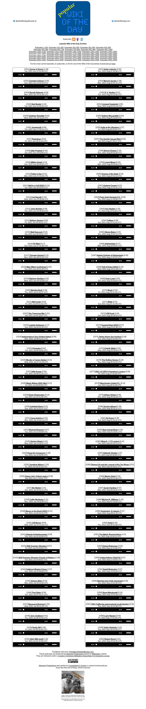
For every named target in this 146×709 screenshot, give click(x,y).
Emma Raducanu (110, 546)
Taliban (110, 220)
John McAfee (36, 209)
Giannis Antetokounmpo (36, 534)
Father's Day (36, 174)
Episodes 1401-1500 (108, 52)
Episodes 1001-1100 (37, 52)
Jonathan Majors (36, 465)
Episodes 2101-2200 (55, 56)
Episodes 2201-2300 (73, 56)
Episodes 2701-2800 (73, 58)
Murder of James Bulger (36, 360)
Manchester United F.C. (110, 383)
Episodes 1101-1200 (55, 52)
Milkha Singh (36, 162)
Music (110, 290)
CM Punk (110, 313)
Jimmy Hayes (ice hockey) (110, 337)
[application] (36, 74)
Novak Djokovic (36, 92)
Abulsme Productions (74, 654)
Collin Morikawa (36, 499)
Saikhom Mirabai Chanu (36, 569)
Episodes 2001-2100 (37, 56)
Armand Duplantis (110, 104)
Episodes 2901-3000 (108, 58)
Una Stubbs (110, 209)
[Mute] (50, 75)
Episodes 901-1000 (104, 50)
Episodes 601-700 (56, 50)
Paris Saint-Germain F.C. (110, 197)
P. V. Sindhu (110, 92)
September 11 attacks (110, 511)
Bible (110, 302)
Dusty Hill (36, 627)
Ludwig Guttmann (36, 325)
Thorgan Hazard (37, 255)
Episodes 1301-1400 (90, 52)
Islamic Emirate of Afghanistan (110, 255)
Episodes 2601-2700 (55, 58)
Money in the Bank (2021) (36, 511)
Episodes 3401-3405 (108, 60)
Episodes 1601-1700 (55, 54)
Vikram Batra (110, 232)
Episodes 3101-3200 (55, 60)
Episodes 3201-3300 (73, 60)
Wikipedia (96, 654)
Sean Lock (110, 279)
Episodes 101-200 (56, 48)
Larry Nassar (110, 616)
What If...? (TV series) (110, 441)
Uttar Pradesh (37, 151)
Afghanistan (110, 244)
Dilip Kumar (36, 372)
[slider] (55, 74)
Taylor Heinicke (110, 627)
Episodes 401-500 (103, 48)
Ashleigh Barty (36, 406)
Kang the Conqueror (36, 453)
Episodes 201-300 (72, 48)
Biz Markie (36, 488)
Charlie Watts (110, 348)
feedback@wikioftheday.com (82, 652)
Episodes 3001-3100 (37, 60)
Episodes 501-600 (41, 50)
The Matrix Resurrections (110, 534)
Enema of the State (110, 174)
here (113, 64)
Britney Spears (36, 220)
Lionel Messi (110, 162)
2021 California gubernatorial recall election (110, 604)
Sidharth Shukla (110, 453)
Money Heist (110, 476)
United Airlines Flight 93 (110, 558)
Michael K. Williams (110, 499)
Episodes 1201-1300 (72, 52)
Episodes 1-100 (41, 48)
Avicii (110, 523)
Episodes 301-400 (87, 48)
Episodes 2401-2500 (108, 56)
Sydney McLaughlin (110, 116)
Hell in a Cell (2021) (36, 186)
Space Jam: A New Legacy (36, 476)
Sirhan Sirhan (110, 395)
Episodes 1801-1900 (90, 54)
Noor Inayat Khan (110, 430)
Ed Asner (110, 418)
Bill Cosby (36, 302)
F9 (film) (36, 244)
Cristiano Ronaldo (36, 116)
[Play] (16, 75)
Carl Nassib (36, 197)
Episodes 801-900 (88, 50)
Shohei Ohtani (36, 441)
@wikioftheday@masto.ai (26, 21)
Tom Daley (36, 593)
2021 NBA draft (36, 639)
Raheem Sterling (36, 279)
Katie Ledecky (110, 69)
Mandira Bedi (36, 290)
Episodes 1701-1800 (73, 54)
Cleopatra (36, 348)
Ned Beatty (36, 104)
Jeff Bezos (36, 523)
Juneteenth (36, 127)
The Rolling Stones (110, 360)
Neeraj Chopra (110, 151)
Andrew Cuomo (110, 186)
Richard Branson (36, 430)
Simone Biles (36, 581)
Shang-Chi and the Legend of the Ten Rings (110, 465)
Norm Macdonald (110, 593)
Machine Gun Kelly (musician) (110, 581)
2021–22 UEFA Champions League (110, 372)
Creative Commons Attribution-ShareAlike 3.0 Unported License (84, 656)
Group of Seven (36, 69)
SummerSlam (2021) (110, 325)
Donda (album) (110, 406)
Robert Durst (110, 639)
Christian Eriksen (36, 81)
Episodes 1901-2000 (108, 54)
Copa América (36, 418)
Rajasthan (36, 139)
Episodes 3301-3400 (90, 60)
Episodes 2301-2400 (90, 56)
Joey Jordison (36, 616)
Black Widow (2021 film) (36, 383)
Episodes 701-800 (72, 50)
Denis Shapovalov (36, 395)
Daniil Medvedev (110, 569)
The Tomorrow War (36, 313)
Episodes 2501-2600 (37, 58)
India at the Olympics (110, 127)
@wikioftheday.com (122, 21)
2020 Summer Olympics (36, 546)
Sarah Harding (110, 488)
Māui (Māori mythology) (36, 267)
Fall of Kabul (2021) (110, 267)
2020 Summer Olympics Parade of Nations (36, 558)
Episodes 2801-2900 (90, 58)
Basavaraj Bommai (36, 604)
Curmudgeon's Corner (77, 666)
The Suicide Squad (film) (110, 139)
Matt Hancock (36, 232)
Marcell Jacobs (110, 81)
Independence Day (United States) (36, 337)
